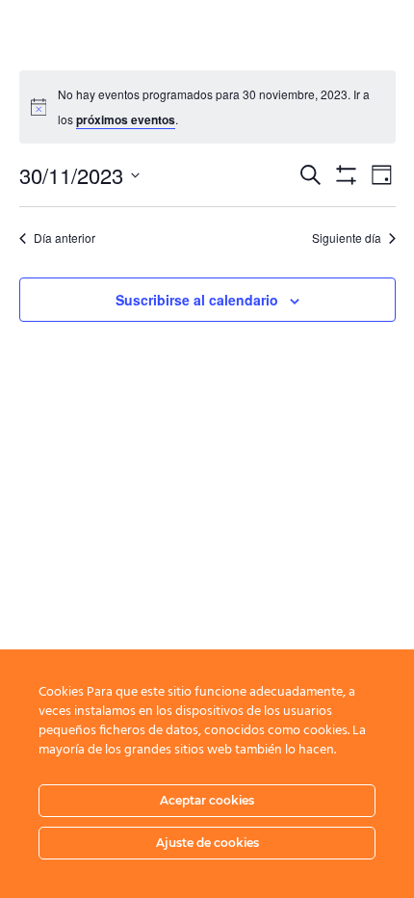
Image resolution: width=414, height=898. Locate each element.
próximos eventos (125, 119)
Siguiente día (346, 238)
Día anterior (64, 238)
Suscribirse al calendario (197, 299)
